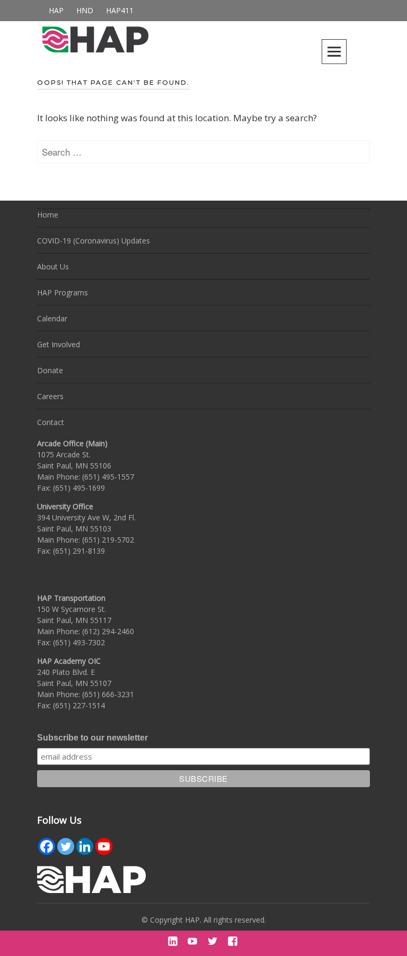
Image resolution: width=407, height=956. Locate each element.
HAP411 (120, 10)
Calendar (52, 318)
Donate (50, 370)
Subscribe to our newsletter (92, 737)
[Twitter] (65, 846)
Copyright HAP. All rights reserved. (208, 920)
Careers (50, 396)
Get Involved (58, 344)
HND (84, 10)
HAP (56, 10)
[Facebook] (46, 846)
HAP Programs (62, 292)
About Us (53, 266)
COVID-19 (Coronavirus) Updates (93, 241)
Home (47, 215)
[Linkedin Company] (84, 846)
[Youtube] (103, 846)
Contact (50, 422)
